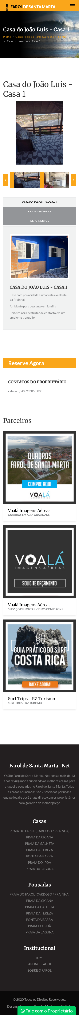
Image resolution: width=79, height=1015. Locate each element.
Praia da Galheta (39, 843)
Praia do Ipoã (39, 862)
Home (7, 36)
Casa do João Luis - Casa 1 (39, 202)
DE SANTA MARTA (33, 6)
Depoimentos (39, 220)
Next (73, 180)
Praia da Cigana (39, 837)
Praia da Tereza (39, 850)
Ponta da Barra (39, 856)
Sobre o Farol (40, 970)
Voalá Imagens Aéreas (29, 510)
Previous (5, 180)
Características (39, 211)
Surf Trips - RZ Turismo (31, 698)
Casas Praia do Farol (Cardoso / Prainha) (41, 36)
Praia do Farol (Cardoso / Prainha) (40, 831)
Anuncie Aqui (39, 964)
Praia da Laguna (40, 869)
